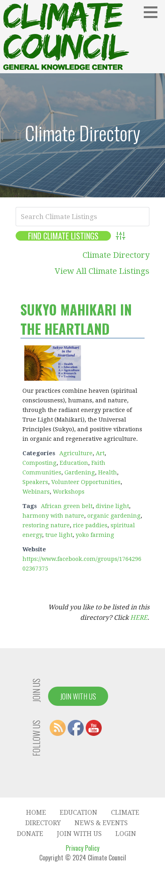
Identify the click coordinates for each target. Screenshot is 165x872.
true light (58, 535)
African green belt (67, 506)
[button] (153, 12)
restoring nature (46, 525)
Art (100, 453)
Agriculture (76, 453)
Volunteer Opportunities (86, 482)
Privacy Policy (82, 848)
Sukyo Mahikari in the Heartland (76, 319)
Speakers (35, 482)
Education (74, 463)
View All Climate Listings (102, 271)
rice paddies (90, 525)
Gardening (79, 472)
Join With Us (78, 696)
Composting (39, 463)
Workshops (69, 491)
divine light (112, 506)
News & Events (101, 823)
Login (125, 834)
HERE (138, 617)
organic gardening (114, 515)
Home (36, 812)
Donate (30, 834)
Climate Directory (115, 255)
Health (107, 472)
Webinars (36, 491)
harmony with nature (53, 515)
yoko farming (95, 535)
